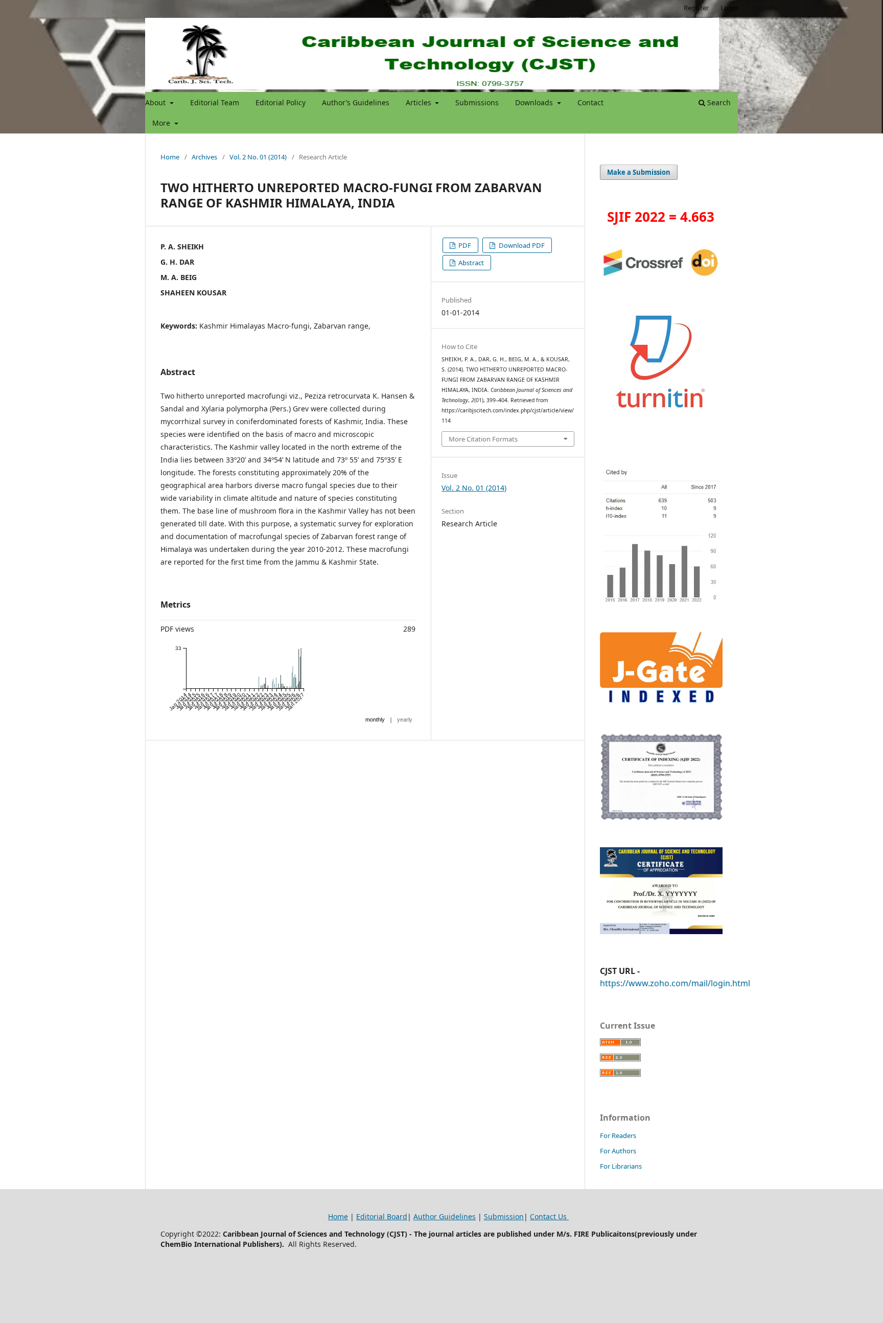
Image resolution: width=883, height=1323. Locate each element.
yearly (404, 719)
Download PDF (521, 245)
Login (729, 7)
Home (169, 156)
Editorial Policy (280, 102)
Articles (419, 102)
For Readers (618, 1135)
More (162, 123)
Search (718, 102)
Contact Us (549, 1216)
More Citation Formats (483, 439)
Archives (204, 156)
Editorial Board (381, 1216)
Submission (504, 1216)
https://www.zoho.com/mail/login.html (675, 983)
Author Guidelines (444, 1216)
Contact (590, 102)
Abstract (470, 262)
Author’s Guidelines (355, 102)
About (156, 102)
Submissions (477, 102)
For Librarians (621, 1166)
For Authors (618, 1150)
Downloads (535, 102)
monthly (375, 719)
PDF (464, 245)
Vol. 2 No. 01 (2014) (258, 156)
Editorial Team (214, 102)
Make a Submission (638, 172)
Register (696, 7)
